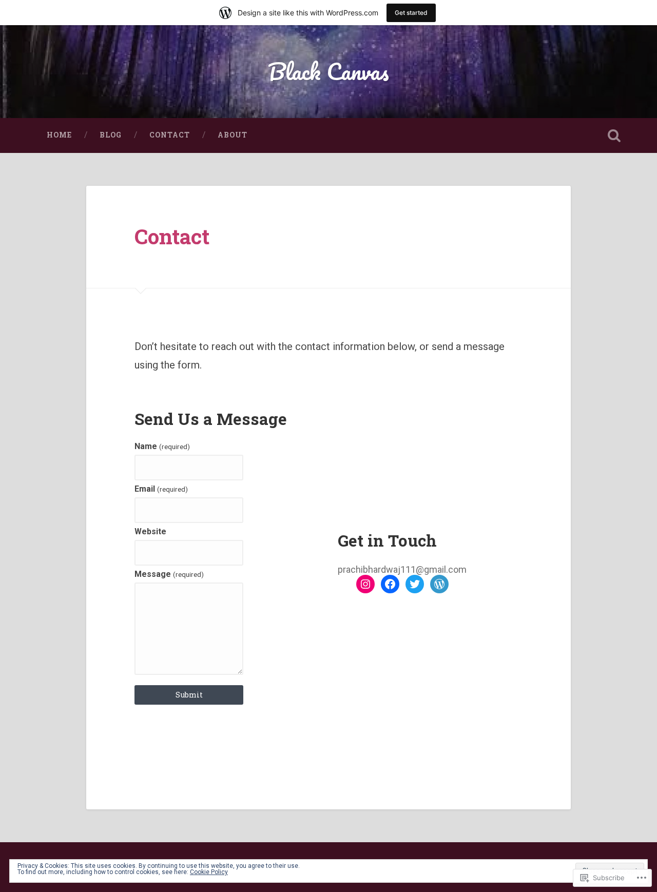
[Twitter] (414, 584)
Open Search (614, 135)
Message (168, 574)
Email (160, 489)
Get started (411, 12)
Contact (169, 135)
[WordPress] (439, 584)
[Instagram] (365, 584)
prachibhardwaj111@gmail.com (402, 569)
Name (161, 446)
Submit (189, 695)
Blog (111, 135)
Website (150, 532)
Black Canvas (328, 71)
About (232, 135)
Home (59, 135)
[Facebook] (390, 584)
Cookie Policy (209, 872)
